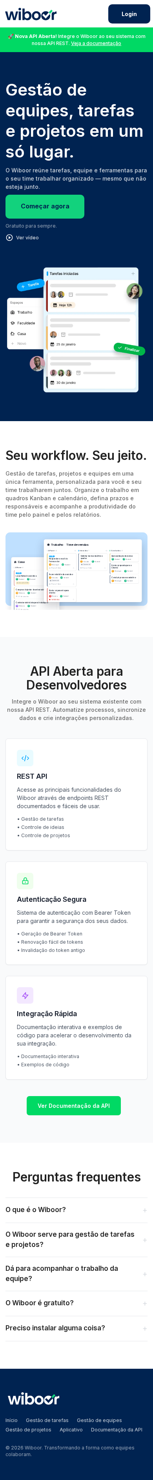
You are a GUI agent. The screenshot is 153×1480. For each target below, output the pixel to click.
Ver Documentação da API (74, 1105)
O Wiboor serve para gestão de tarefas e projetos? (76, 1239)
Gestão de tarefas (47, 1420)
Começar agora (45, 206)
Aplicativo (71, 1430)
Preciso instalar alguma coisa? (76, 1328)
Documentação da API (116, 1430)
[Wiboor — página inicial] (31, 14)
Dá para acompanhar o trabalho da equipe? (76, 1274)
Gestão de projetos (28, 1430)
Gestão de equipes (99, 1420)
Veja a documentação (96, 43)
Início (11, 1420)
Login (129, 14)
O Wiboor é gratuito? (76, 1303)
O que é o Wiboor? (76, 1210)
